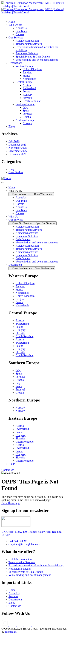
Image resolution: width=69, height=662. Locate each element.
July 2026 (13, 141)
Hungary (20, 329)
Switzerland (22, 323)
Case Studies (15, 172)
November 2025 (17, 147)
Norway (20, 407)
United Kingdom (25, 283)
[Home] (6, 178)
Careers (20, 203)
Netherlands (22, 292)
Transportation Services (29, 229)
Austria (20, 320)
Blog (11, 169)
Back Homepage (10, 503)
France (19, 289)
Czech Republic (24, 336)
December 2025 (17, 144)
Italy (18, 370)
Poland (19, 326)
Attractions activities (27, 232)
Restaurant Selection (27, 236)
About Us (21, 197)
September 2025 (17, 150)
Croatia (20, 379)
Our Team (21, 200)
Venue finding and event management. (37, 242)
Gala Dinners (23, 239)
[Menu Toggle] (2, 182)
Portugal (20, 376)
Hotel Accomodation (27, 226)
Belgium (20, 286)
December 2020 (17, 154)
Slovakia (20, 333)
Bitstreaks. (11, 631)
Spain (19, 373)
